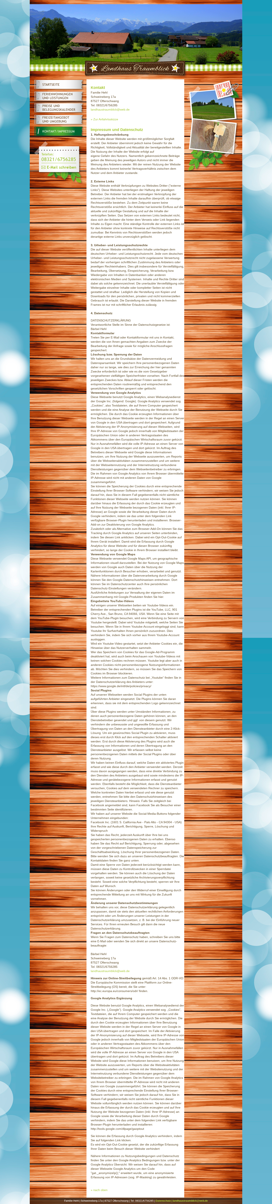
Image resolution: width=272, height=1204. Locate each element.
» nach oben (99, 1190)
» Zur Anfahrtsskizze (104, 119)
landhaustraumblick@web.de (110, 109)
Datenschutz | (164, 1200)
